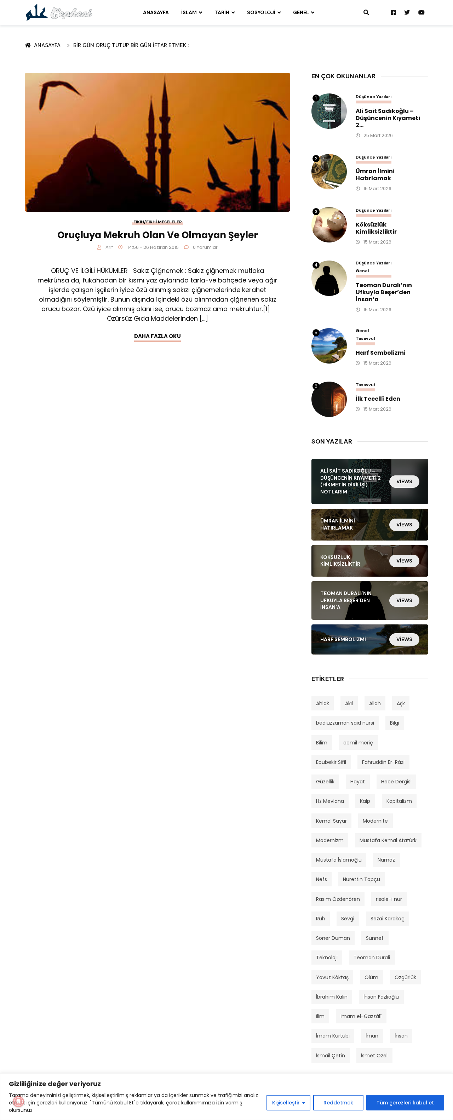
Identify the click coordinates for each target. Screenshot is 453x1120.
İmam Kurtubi (333, 1035)
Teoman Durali (372, 957)
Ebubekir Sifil (331, 762)
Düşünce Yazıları (373, 96)
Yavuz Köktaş (332, 977)
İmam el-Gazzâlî (361, 1016)
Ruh (320, 918)
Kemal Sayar (331, 820)
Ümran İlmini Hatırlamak (375, 175)
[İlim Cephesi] (59, 12)
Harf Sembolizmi (381, 352)
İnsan (401, 1035)
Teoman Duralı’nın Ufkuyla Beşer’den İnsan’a (384, 292)
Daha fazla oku (157, 336)
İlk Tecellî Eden (378, 398)
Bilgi (394, 722)
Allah (375, 703)
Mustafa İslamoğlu (339, 859)
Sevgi (347, 918)
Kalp (365, 801)
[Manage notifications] (18, 1101)
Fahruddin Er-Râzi (383, 762)
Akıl (349, 703)
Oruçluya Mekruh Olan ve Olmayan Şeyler (157, 235)
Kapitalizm (399, 801)
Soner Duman (333, 938)
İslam (189, 12)
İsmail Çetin (330, 1055)
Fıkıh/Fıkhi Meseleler (157, 222)
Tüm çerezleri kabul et (405, 1102)
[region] (226, 1096)
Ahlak (322, 703)
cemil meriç (358, 742)
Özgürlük (405, 977)
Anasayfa (156, 12)
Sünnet (375, 938)
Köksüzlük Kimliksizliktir (376, 228)
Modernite (375, 820)
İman (372, 1035)
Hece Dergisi (396, 781)
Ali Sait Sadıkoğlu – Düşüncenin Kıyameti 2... (388, 118)
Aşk (401, 703)
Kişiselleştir (286, 1102)
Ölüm (371, 977)
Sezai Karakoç (388, 918)
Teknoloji (327, 957)
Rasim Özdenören (338, 899)
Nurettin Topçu (361, 879)
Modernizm (330, 840)
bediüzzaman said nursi (345, 722)
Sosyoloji (261, 12)
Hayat (357, 781)
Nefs (321, 879)
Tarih (221, 12)
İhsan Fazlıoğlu (381, 996)
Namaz (386, 859)
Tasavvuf (365, 338)
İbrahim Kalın (332, 996)
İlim (320, 1016)
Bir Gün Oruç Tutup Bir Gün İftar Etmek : (131, 45)
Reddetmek (338, 1102)
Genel (301, 12)
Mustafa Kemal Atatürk (388, 840)
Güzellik (325, 781)
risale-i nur (389, 899)
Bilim (321, 742)
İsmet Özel (374, 1055)
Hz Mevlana (330, 801)
